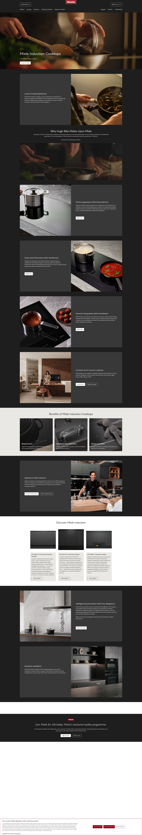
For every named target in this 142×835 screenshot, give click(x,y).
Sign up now (65, 735)
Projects (110, 9)
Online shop (24, 4)
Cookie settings (120, 826)
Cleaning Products (46, 9)
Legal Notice (5, 833)
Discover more (80, 384)
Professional (118, 9)
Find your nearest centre (31, 493)
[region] (71, 827)
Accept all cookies (98, 826)
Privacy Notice (11, 833)
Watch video (80, 218)
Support (103, 9)
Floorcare (36, 9)
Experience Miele (60, 9)
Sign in (114, 4)
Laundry (29, 9)
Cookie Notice (18, 833)
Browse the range (25, 62)
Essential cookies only (109, 826)
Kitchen (22, 9)
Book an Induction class (46, 493)
